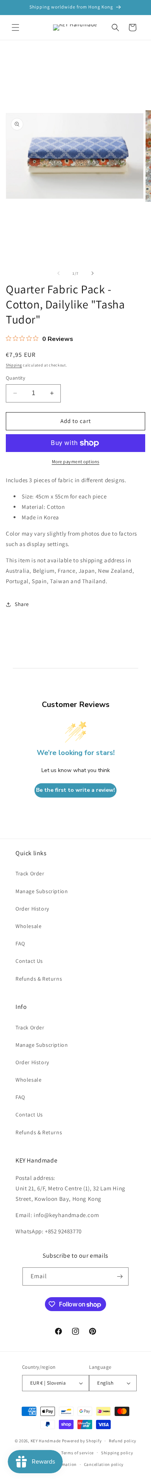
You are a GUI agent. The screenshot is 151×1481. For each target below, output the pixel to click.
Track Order (30, 873)
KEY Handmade (46, 1440)
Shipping (14, 365)
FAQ (20, 943)
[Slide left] (58, 273)
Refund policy (122, 1440)
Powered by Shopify (82, 1440)
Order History (32, 908)
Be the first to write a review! (75, 790)
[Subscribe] (119, 1276)
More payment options (76, 461)
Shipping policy (117, 1452)
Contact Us (29, 960)
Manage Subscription (41, 891)
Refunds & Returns (38, 978)
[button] (15, 27)
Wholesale (28, 926)
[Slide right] (92, 273)
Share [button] (22, 604)
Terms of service (77, 1452)
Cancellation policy (104, 1464)
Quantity (15, 378)
